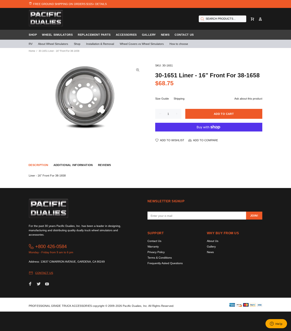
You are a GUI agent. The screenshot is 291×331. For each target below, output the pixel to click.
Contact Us (154, 241)
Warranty (153, 246)
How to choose (178, 43)
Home (32, 51)
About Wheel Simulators (53, 43)
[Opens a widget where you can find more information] (276, 324)
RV (30, 43)
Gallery (211, 246)
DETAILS (101, 4)
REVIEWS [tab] (104, 165)
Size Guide (162, 98)
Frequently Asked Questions (165, 263)
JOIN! (254, 215)
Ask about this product (248, 98)
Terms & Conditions (159, 257)
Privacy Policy (156, 252)
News (210, 252)
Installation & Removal (100, 43)
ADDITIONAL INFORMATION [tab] (73, 165)
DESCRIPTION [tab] (38, 165)
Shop (77, 43)
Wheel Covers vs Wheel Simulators (142, 43)
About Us (212, 241)
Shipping (179, 98)
